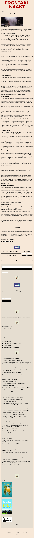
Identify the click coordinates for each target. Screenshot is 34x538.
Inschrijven (7, 301)
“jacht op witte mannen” (26, 181)
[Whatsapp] (10, 241)
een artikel (28, 219)
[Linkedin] (8, 241)
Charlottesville (23, 175)
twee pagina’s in (18, 35)
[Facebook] (5, 241)
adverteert (4, 239)
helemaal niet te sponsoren (14, 80)
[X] (3, 241)
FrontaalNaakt (17, 4)
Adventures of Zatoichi (7, 26)
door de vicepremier (4, 234)
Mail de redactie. (13, 255)
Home (17, 534)
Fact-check (6, 251)
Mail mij (12, 239)
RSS (17, 524)
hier (7, 90)
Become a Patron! (17, 227)
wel (20, 238)
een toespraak (8, 173)
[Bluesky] (1, 241)
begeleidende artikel (16, 36)
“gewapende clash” (10, 179)
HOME (17, 260)
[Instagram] (7, 241)
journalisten (28, 232)
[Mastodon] (4, 241)
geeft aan (2, 209)
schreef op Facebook (7, 206)
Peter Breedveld (14, 251)
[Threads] (9, 241)
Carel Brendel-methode (9, 156)
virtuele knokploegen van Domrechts (13, 232)
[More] (12, 241)
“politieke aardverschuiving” (21, 179)
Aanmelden (26, 255)
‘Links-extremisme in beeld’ (15, 132)
